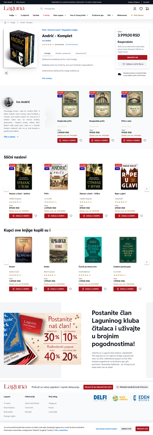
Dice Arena (20, 2)
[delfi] (100, 398)
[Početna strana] (15, 8)
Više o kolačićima (61, 430)
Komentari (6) (81, 53)
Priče (44, 30)
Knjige (13, 22)
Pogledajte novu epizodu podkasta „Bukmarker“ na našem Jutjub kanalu (76, 2)
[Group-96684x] (141, 398)
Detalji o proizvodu (63, 53)
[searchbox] (76, 8)
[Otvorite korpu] (147, 9)
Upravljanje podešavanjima (106, 429)
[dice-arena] (120, 398)
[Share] (6, 73)
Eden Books (8, 2)
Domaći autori (54, 30)
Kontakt (146, 2)
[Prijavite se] (135, 9)
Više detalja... (47, 78)
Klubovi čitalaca (133, 2)
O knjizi (47, 53)
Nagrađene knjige (70, 30)
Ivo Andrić (46, 40)
